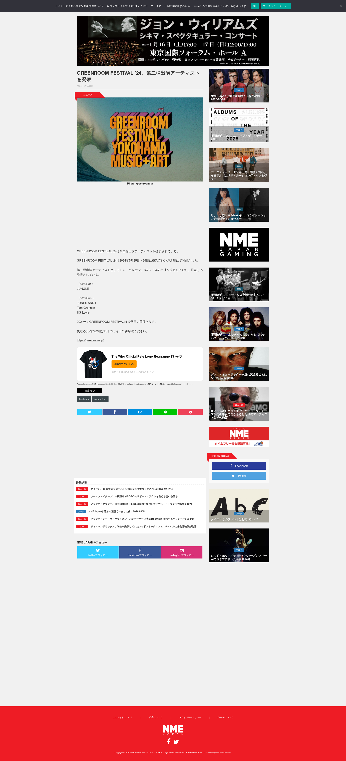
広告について (155, 717)
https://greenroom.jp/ (90, 340)
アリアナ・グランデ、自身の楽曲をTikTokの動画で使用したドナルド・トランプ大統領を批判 (141, 503)
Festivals (84, 399)
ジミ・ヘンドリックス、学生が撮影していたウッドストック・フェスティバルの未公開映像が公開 (143, 526)
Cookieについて (225, 717)
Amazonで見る (124, 364)
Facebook (240, 466)
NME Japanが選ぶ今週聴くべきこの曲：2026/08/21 (117, 511)
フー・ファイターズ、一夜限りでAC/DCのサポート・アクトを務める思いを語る (134, 496)
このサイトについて (123, 717)
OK (255, 6)
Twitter (240, 475)
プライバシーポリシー (190, 717)
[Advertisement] (140, 218)
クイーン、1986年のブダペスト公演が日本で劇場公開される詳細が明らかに (132, 488)
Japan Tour (100, 399)
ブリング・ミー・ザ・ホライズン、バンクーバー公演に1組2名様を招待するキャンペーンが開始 (142, 518)
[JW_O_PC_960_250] (173, 41)
